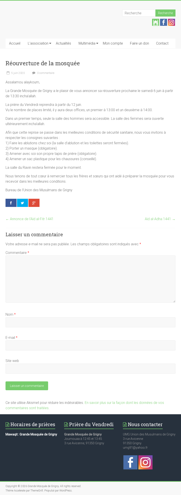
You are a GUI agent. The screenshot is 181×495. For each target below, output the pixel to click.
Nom (11, 314)
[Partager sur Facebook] (11, 203)
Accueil (14, 43)
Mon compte (113, 43)
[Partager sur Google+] (34, 203)
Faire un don (139, 43)
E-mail (11, 338)
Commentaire (17, 253)
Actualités (63, 43)
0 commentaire (45, 73)
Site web (12, 361)
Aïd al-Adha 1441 (160, 219)
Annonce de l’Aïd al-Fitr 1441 (30, 219)
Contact (162, 43)
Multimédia (87, 43)
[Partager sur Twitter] (22, 203)
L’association (38, 43)
